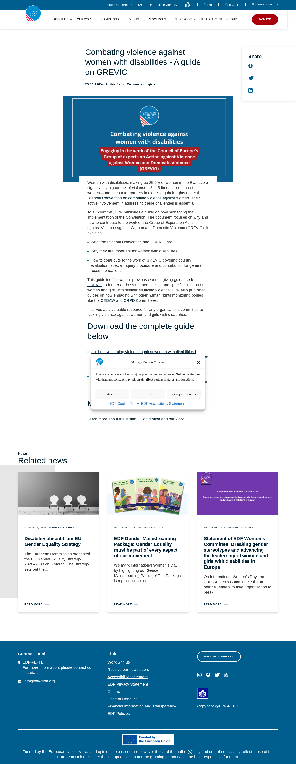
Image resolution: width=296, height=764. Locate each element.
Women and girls (141, 84)
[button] (198, 362)
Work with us (118, 662)
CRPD (129, 300)
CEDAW (108, 300)
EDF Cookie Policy (124, 403)
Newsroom (183, 19)
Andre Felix (115, 84)
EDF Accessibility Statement (163, 403)
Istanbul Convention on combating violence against (131, 198)
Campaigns (110, 19)
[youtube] (226, 675)
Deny (148, 394)
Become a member (219, 656)
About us (60, 19)
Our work (85, 19)
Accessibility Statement (127, 677)
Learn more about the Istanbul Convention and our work (135, 419)
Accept (112, 394)
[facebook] (208, 675)
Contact (114, 692)
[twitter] (217, 675)
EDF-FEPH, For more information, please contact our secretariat (58, 667)
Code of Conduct (122, 699)
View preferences (183, 394)
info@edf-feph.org (39, 681)
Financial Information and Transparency (141, 706)
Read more (33, 604)
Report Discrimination (162, 5)
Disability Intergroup (219, 19)
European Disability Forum (124, 5)
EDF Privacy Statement (127, 684)
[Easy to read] (188, 5)
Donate (265, 19)
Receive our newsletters (128, 669)
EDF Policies (118, 713)
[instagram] (199, 675)
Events (133, 19)
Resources (157, 19)
